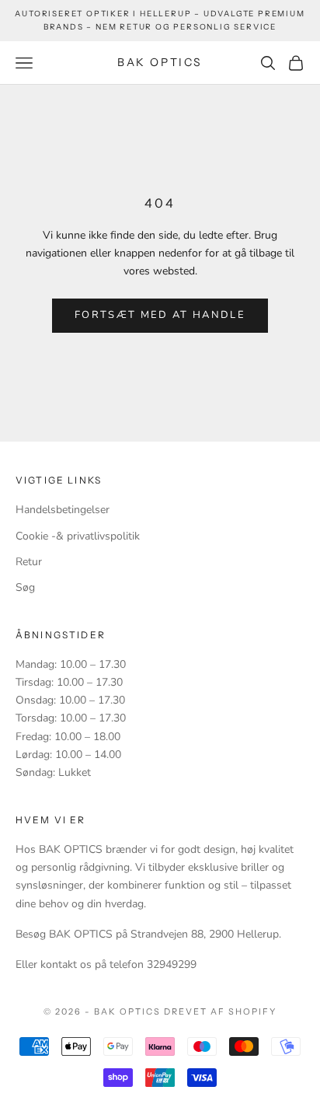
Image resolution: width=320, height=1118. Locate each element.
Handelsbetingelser (63, 509)
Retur (29, 561)
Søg (25, 587)
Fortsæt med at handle (160, 315)
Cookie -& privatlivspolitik (78, 536)
